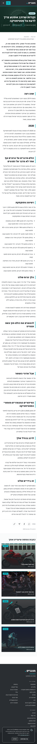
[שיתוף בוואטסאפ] (29, 524)
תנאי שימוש (32, 721)
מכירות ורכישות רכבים (12, 695)
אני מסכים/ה (24, 739)
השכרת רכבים (14, 690)
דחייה (15, 739)
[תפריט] (3, 3)
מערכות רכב (32, 698)
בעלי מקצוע (14, 687)
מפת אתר (32, 726)
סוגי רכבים (15, 698)
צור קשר (33, 716)
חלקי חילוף (32, 692)
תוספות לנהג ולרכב (30, 705)
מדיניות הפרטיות (24, 735)
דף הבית (33, 37)
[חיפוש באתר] (8, 3)
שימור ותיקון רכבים (30, 703)
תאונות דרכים (14, 703)
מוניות (33, 695)
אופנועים (32, 13)
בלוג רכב (33, 687)
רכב (34, 700)
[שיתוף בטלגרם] (19, 524)
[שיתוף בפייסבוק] (24, 524)
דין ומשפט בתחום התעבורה (28, 690)
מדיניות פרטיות (31, 718)
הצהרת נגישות (31, 723)
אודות (33, 713)
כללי (16, 692)
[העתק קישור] (14, 524)
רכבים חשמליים (13, 700)
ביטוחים (16, 684)
